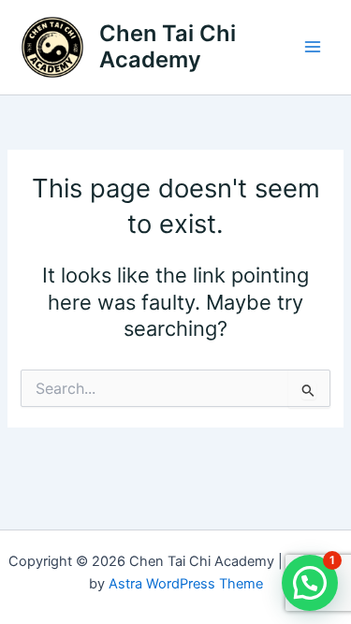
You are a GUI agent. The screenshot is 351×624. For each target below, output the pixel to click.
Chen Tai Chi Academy (167, 46)
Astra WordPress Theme (186, 583)
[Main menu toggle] (312, 46)
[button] (310, 583)
